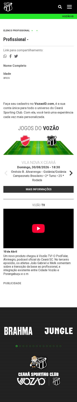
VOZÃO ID (68, 16)
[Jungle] (59, 331)
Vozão (38, 205)
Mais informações (39, 189)
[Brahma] (18, 331)
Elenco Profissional (16, 30)
